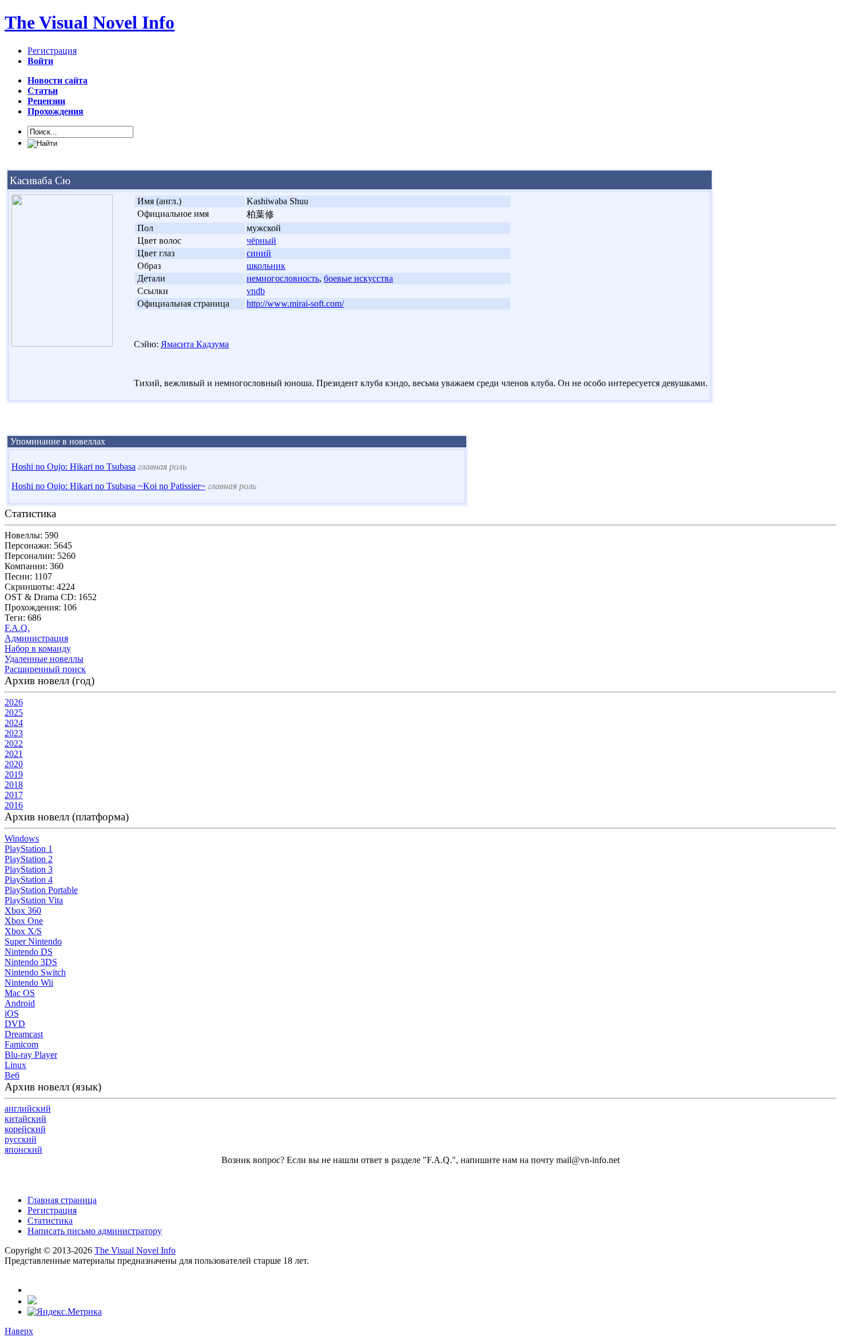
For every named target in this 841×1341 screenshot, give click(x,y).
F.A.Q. (17, 628)
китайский (25, 1119)
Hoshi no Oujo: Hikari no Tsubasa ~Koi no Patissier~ (108, 486)
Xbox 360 (23, 910)
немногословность (283, 278)
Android (20, 1003)
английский (28, 1108)
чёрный (261, 240)
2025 (14, 712)
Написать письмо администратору (94, 1231)
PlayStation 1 (29, 849)
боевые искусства (358, 278)
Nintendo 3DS (31, 962)
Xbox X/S (23, 931)
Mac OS (20, 993)
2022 (14, 743)
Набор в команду (38, 648)
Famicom (21, 1044)
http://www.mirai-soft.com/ (295, 303)
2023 (14, 733)
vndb (256, 291)
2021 (14, 754)
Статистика (50, 1220)
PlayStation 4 (29, 879)
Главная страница (62, 1200)
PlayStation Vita (34, 900)
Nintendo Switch (35, 972)
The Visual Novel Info (89, 22)
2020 (14, 764)
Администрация (36, 638)
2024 (14, 723)
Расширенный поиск (45, 669)
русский (21, 1139)
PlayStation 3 (29, 869)
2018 (14, 784)
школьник (266, 266)
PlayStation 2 (29, 859)
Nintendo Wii (29, 982)
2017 (14, 795)
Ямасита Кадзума (195, 344)
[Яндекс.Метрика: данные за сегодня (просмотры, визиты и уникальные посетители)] (64, 1312)
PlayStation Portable (41, 890)
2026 (14, 702)
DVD (15, 1024)
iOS (12, 1013)
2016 (14, 805)
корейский (25, 1129)
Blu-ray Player (31, 1055)
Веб (12, 1075)
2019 (14, 774)
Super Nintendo (33, 941)
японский (23, 1149)
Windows (22, 838)
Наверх (19, 1331)
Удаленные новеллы (44, 659)
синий (259, 253)
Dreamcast (24, 1034)
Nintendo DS (29, 952)
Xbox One (24, 921)
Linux (15, 1065)
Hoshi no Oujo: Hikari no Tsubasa (73, 466)
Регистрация (52, 50)
